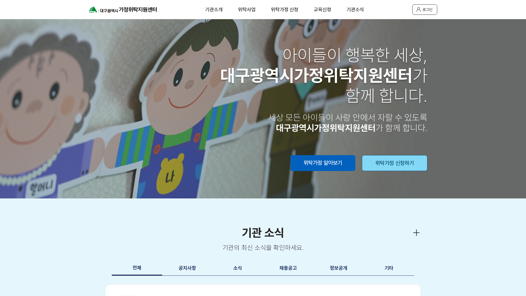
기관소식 (355, 9)
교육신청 (322, 9)
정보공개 (338, 268)
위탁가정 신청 (284, 9)
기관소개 (214, 9)
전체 (137, 268)
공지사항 (187, 268)
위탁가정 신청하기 (394, 163)
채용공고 (288, 268)
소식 (237, 268)
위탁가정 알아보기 (323, 163)
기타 (389, 268)
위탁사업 (247, 9)
